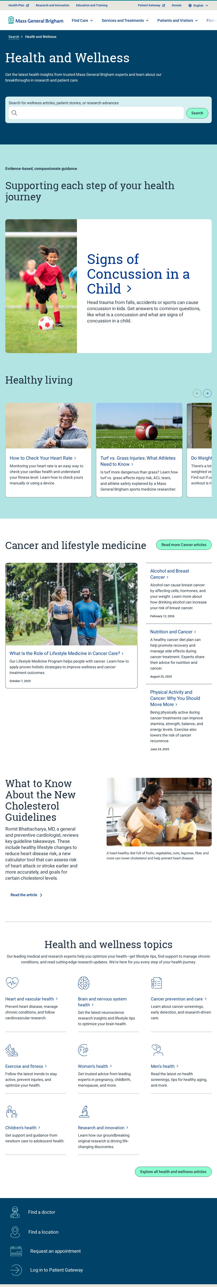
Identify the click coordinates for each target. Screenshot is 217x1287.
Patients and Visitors (175, 20)
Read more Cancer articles (183, 544)
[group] (48, 450)
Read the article (24, 895)
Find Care (80, 20)
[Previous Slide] (197, 393)
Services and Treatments (123, 20)
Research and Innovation (52, 5)
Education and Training (91, 5)
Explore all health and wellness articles (173, 1171)
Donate (177, 5)
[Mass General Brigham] (35, 20)
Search (13, 37)
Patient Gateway (149, 5)
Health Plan (16, 5)
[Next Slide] (207, 393)
